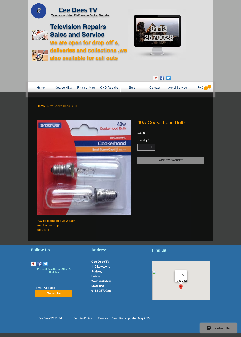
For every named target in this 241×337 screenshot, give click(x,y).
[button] (207, 87)
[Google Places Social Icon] (155, 78)
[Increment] (151, 147)
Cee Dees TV (78, 10)
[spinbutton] (146, 147)
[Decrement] (140, 147)
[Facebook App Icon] (162, 78)
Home (41, 106)
